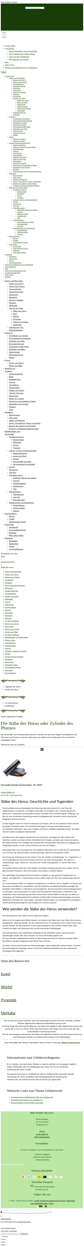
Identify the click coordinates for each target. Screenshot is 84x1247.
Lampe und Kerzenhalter (14, 657)
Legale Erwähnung (41, 1201)
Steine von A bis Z (12, 575)
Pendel (7, 654)
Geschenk (9, 670)
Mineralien (9, 613)
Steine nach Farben (12, 577)
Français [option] (3, 1239)
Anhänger (8, 583)
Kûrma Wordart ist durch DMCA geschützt (27, 1103)
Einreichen (24, 1234)
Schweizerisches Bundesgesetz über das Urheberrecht (32, 1097)
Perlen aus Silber (11, 632)
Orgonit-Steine (10, 607)
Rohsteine (9, 588)
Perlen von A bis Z (12, 624)
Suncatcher (9, 662)
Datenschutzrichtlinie (57, 1201)
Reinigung (8, 616)
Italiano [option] (3, 1242)
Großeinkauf (9, 706)
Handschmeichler (11, 591)
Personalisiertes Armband (15, 586)
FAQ (51, 1204)
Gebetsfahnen (10, 643)
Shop (3, 556)
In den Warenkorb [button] (15, 795)
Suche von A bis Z (12, 689)
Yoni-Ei (7, 602)
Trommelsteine (10, 594)
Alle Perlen (9, 627)
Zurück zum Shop (24, 1222)
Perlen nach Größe (12, 629)
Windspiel (8, 659)
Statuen (8, 649)
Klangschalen (10, 640)
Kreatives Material (12, 635)
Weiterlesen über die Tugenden (12, 745)
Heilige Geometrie (8, 562)
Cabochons (9, 605)
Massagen (9, 599)
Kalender (8, 618)
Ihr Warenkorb (15, 27)
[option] (4, 1239)
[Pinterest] (43, 1197)
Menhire (8, 610)
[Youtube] (45, 1197)
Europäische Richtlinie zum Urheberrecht (27, 1100)
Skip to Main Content (9, 2)
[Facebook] (38, 1197)
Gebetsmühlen (10, 646)
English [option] (3, 1245)
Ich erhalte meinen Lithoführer (12, 1164)
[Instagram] (41, 1197)
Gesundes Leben (11, 665)
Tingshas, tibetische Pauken (15, 651)
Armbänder (9, 580)
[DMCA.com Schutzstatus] (42, 1207)
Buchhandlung (10, 673)
